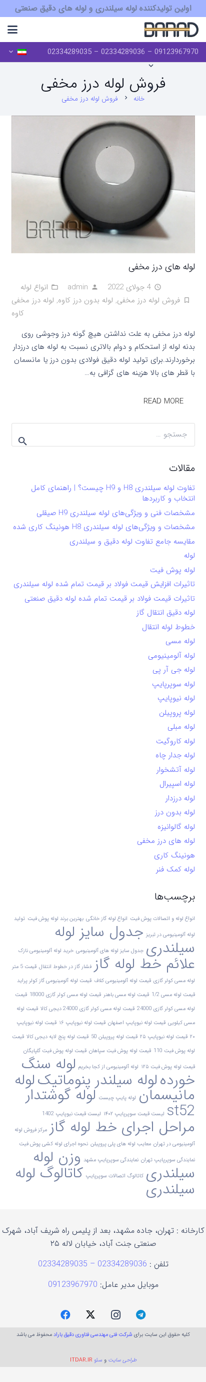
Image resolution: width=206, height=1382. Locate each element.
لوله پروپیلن (177, 713)
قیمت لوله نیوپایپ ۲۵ (164, 1037)
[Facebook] (65, 1314)
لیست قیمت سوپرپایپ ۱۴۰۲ (134, 1114)
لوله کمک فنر (175, 869)
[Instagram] (115, 1314)
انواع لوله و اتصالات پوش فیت (162, 918)
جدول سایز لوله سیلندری (124, 940)
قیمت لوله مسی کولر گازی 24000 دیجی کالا (87, 1009)
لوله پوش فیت (172, 570)
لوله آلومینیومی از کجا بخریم (108, 1067)
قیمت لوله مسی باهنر (126, 995)
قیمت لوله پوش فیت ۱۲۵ (168, 1067)
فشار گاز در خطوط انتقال (65, 967)
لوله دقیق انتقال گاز (165, 613)
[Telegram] (140, 1314)
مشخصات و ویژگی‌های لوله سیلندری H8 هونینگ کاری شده (104, 527)
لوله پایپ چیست (117, 1098)
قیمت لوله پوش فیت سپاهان (120, 1051)
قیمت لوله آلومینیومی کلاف (122, 981)
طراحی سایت (122, 1360)
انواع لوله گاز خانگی (107, 918)
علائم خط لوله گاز (144, 964)
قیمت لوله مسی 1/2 (173, 995)
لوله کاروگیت (175, 741)
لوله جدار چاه (175, 755)
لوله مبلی (181, 727)
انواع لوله (34, 287)
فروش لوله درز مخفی (148, 300)
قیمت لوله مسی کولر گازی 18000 (65, 995)
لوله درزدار (180, 798)
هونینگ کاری (174, 855)
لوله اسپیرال (177, 784)
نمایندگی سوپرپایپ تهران (168, 1160)
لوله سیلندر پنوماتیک (98, 1080)
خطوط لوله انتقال (168, 627)
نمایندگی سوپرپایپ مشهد (111, 1160)
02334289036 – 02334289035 (94, 1264)
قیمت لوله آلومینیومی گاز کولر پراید (54, 981)
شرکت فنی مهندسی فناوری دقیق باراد (93, 1334)
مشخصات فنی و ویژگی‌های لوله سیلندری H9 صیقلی (115, 513)
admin (78, 287)
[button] (13, 30)
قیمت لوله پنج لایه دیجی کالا (57, 1037)
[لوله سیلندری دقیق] (171, 29)
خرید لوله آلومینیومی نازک (46, 951)
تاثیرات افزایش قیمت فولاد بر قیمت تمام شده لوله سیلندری (104, 584)
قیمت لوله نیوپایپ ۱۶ (82, 1023)
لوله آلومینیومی (171, 656)
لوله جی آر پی (173, 670)
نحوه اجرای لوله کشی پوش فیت (53, 1144)
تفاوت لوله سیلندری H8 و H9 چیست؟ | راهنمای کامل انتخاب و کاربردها (113, 493)
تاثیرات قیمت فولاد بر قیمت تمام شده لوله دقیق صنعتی (109, 599)
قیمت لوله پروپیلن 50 (114, 1037)
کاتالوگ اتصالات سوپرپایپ (115, 1176)
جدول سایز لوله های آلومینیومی (110, 951)
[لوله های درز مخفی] (103, 184)
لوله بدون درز (175, 812)
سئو (98, 1360)
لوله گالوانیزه (176, 827)
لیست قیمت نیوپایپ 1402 (71, 1114)
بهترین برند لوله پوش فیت (56, 918)
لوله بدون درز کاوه (85, 300)
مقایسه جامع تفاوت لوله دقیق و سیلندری (132, 542)
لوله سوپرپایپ (173, 684)
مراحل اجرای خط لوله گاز (122, 1127)
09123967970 (73, 1284)
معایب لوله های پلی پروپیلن (120, 1144)
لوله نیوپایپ (176, 698)
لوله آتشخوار (175, 770)
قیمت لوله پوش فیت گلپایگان (55, 1051)
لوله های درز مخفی (161, 267)
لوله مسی (180, 641)
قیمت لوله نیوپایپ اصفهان (137, 1023)
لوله (189, 556)
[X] (90, 1314)
